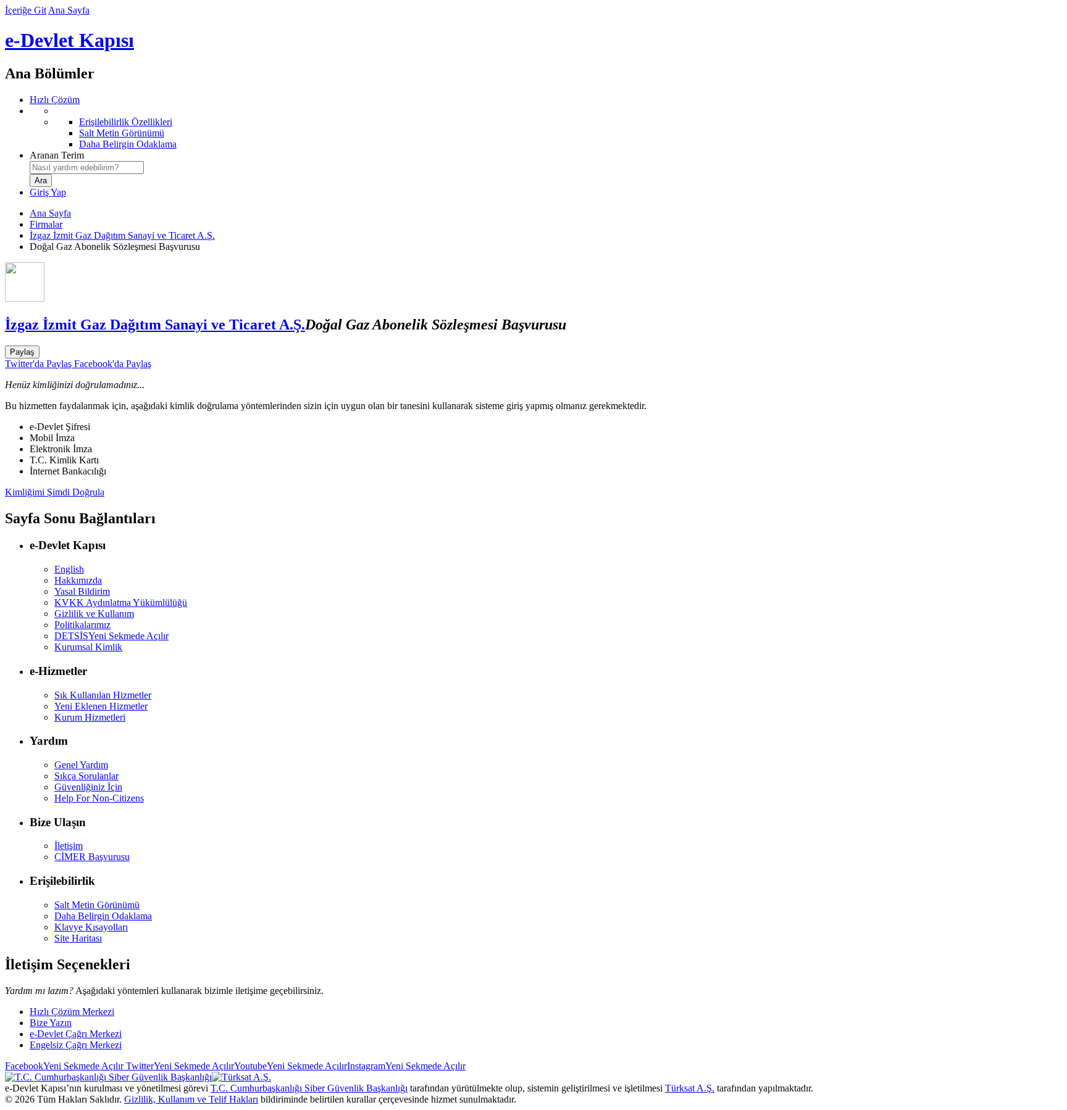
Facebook (64, 1066)
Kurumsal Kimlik (88, 647)
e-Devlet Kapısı (69, 40)
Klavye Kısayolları (91, 927)
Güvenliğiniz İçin (88, 787)
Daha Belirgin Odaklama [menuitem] (128, 144)
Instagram (406, 1066)
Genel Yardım (81, 765)
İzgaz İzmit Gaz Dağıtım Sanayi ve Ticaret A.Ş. (122, 235)
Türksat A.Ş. (689, 1088)
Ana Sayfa (69, 10)
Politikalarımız (82, 624)
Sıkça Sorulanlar (86, 776)
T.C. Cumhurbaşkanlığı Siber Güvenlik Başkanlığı (309, 1088)
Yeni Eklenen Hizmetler (101, 706)
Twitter (178, 1066)
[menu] (546, 128)
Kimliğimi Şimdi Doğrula (54, 492)
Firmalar (46, 224)
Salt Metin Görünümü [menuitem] (121, 133)
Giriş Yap (48, 192)
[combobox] (87, 167)
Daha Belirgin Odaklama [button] (103, 916)
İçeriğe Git (25, 10)
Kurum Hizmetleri (89, 717)
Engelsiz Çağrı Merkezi (76, 1045)
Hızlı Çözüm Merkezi (72, 1011)
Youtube (290, 1066)
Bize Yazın (51, 1022)
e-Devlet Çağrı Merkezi (76, 1034)
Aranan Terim (57, 155)
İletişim (68, 845)
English (69, 569)
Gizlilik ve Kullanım (94, 613)
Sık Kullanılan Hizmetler (102, 695)
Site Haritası (78, 938)
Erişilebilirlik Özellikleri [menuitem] (125, 122)
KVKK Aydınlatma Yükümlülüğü (120, 602)
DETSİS (111, 636)
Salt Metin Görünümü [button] (97, 905)
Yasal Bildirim (82, 591)
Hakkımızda (78, 580)
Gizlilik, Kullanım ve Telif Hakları (191, 1099)
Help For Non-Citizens (99, 798)
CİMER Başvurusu (92, 856)
